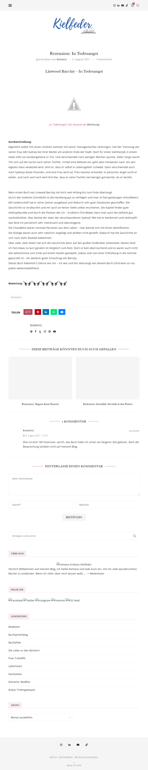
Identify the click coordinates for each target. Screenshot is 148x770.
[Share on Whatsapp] (54, 312)
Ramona (62, 59)
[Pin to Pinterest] (38, 312)
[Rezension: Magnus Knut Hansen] (40, 378)
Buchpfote (14, 642)
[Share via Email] (61, 312)
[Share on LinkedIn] (46, 312)
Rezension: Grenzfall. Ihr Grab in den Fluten (107, 404)
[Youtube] (122, 5)
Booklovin (14, 626)
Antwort (134, 431)
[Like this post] (29, 312)
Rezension (16, 297)
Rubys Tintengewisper (21, 689)
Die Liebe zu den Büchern (24, 650)
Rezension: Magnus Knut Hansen (40, 404)
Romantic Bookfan (19, 682)
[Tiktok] (127, 5)
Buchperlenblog (18, 634)
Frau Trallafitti (16, 658)
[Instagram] (114, 5)
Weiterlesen (97, 573)
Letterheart (15, 666)
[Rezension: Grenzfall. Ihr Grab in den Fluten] (108, 378)
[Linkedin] (118, 5)
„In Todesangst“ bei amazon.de (67, 124)
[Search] (138, 5)
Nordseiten (15, 674)
